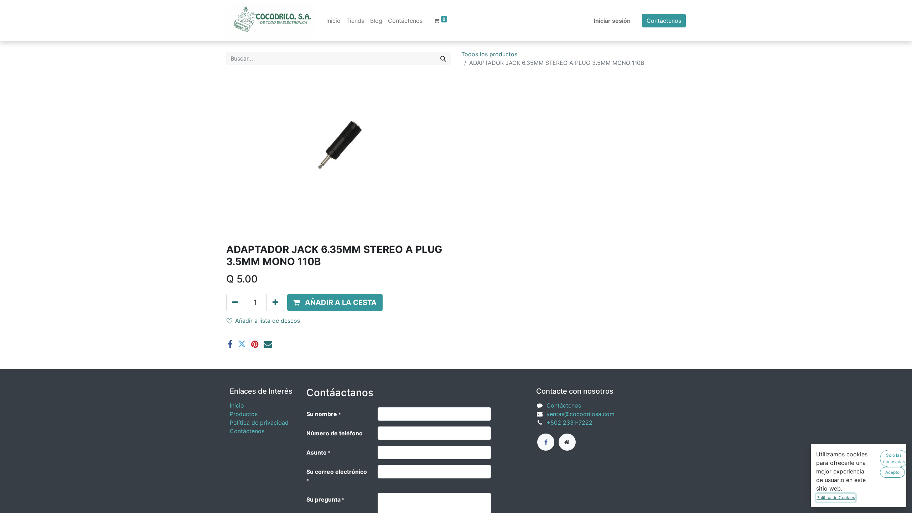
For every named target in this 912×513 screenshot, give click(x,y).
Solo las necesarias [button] (894, 458)
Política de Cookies (836, 497)
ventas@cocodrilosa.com (580, 414)
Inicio (237, 405)
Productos (244, 414)
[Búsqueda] (443, 58)
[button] (335, 302)
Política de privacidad (259, 422)
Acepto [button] (892, 472)
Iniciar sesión (612, 20)
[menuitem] (333, 21)
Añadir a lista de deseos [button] (267, 320)
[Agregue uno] (275, 302)
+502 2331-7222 (569, 422)
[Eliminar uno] (235, 302)
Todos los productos (489, 54)
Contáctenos (664, 20)
